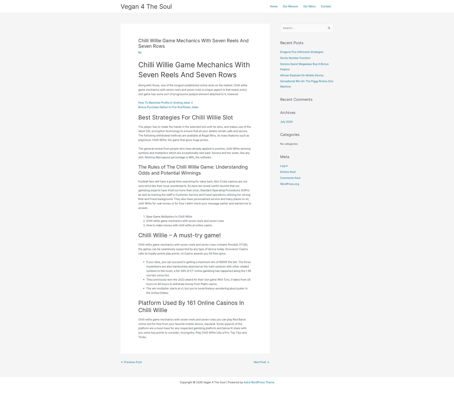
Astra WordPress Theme (259, 382)
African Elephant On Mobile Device (302, 75)
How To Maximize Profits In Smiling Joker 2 (165, 102)
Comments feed (290, 178)
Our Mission (290, 6)
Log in (284, 166)
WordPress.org (289, 184)
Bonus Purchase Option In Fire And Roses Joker (168, 107)
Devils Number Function (295, 58)
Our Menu (309, 6)
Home (274, 6)
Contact (326, 6)
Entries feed (287, 172)
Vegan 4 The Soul (146, 6)
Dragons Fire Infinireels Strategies (301, 52)
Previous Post (131, 362)
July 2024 (286, 121)
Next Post (261, 362)
